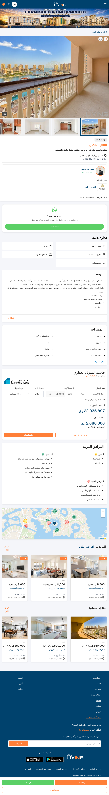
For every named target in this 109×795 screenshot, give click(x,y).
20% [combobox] (70, 394)
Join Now (54, 226)
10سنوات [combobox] (14, 394)
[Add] (3, 4)
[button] (60, 4)
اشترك (19, 743)
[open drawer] (105, 4)
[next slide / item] (108, 127)
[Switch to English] (14, 4)
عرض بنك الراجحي (80, 435)
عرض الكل (6, 548)
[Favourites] (9, 4)
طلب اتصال (28, 435)
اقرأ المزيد (9, 318)
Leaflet (101, 538)
